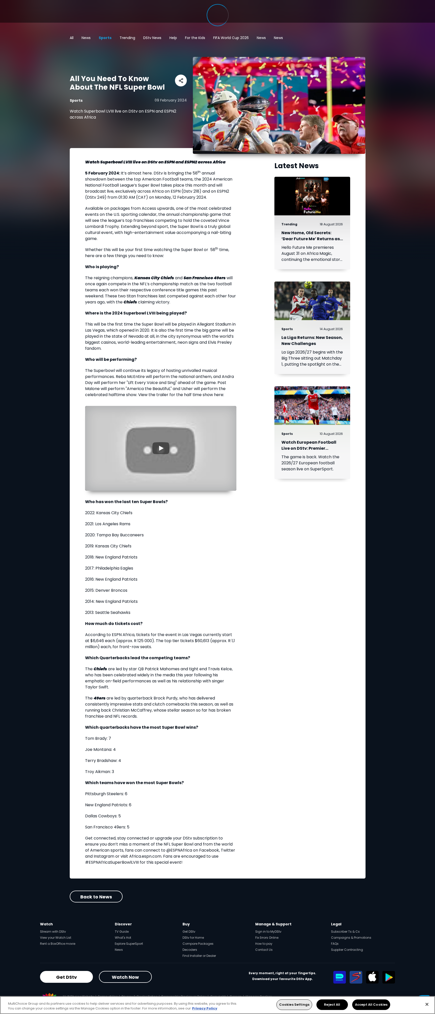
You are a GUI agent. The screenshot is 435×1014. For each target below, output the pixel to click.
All (72, 37)
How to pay (263, 943)
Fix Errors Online (266, 937)
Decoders (190, 950)
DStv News (152, 37)
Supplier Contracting (347, 950)
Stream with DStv (53, 931)
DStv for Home (193, 937)
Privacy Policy (204, 1008)
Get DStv (189, 931)
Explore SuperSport (129, 943)
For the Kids (195, 37)
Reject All (332, 1004)
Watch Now (125, 977)
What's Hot (123, 937)
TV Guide (122, 931)
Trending (127, 37)
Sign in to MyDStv (268, 931)
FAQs (335, 943)
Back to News (96, 897)
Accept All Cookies (371, 1004)
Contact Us (264, 950)
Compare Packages (198, 943)
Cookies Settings (294, 1004)
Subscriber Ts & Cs (345, 931)
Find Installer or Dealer (199, 956)
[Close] (426, 1004)
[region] (217, 1005)
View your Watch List (55, 937)
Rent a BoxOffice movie (57, 943)
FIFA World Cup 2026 (231, 37)
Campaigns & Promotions (351, 937)
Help (173, 37)
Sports (105, 37)
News (86, 37)
